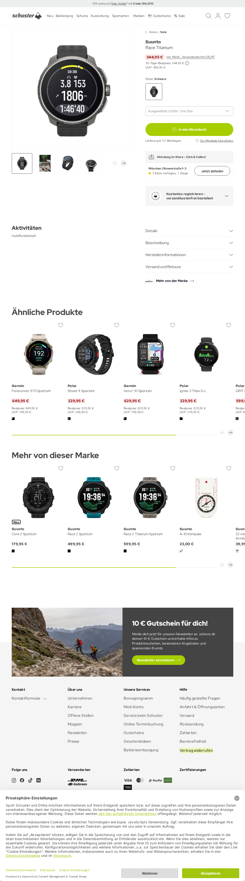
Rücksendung (191, 724)
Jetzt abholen (212, 171)
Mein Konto (134, 706)
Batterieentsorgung (141, 749)
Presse (73, 741)
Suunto (153, 42)
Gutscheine (134, 732)
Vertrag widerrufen (196, 750)
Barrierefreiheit (193, 741)
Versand (187, 715)
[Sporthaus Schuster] (27, 16)
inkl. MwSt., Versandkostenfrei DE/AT (191, 57)
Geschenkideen (137, 741)
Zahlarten (188, 732)
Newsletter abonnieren (155, 660)
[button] (115, 163)
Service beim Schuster (143, 715)
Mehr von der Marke (172, 281)
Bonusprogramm (138, 698)
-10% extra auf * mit (122, 4)
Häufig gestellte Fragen (200, 698)
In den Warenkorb (192, 129)
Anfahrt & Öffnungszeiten (202, 706)
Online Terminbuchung (143, 724)
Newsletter (77, 732)
